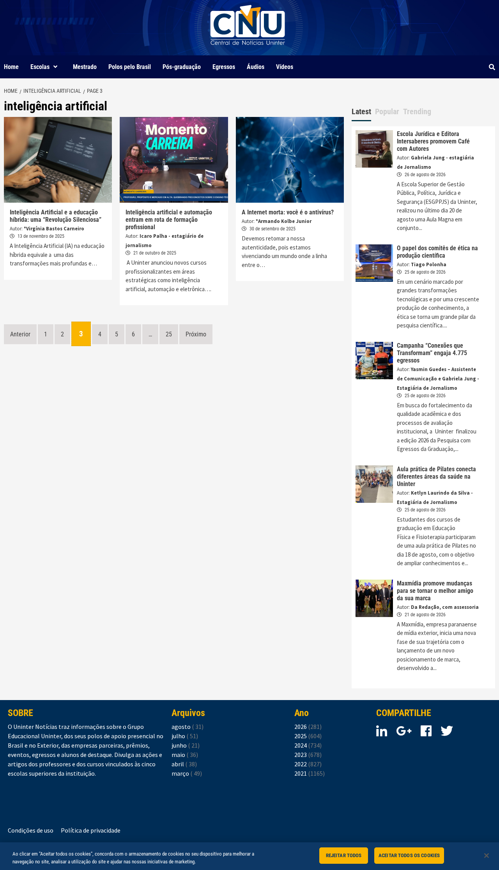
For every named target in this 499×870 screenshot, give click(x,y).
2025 (308, 736)
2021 (309, 773)
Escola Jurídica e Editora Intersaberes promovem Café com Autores (433, 141)
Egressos (223, 67)
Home (11, 67)
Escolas (40, 67)
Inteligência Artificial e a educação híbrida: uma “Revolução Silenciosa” (55, 216)
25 (169, 334)
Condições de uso (30, 830)
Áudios (255, 67)
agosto (187, 726)
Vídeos (284, 67)
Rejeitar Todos (344, 855)
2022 (308, 764)
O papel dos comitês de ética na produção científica (437, 251)
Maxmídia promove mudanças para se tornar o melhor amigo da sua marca (435, 591)
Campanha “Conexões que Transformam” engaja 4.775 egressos (432, 353)
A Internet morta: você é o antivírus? (288, 212)
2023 (308, 755)
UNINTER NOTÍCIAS (247, 51)
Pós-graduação (182, 67)
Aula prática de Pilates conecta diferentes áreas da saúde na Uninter (436, 476)
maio (185, 755)
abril (184, 764)
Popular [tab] (387, 111)
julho (185, 736)
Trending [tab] (417, 111)
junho (186, 745)
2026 (308, 726)
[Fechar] (486, 855)
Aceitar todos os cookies (409, 855)
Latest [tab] (361, 111)
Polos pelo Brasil (129, 67)
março (187, 773)
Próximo (196, 334)
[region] (249, 856)
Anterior (20, 334)
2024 (308, 745)
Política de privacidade (90, 830)
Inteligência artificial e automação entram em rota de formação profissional (169, 220)
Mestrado (85, 67)
